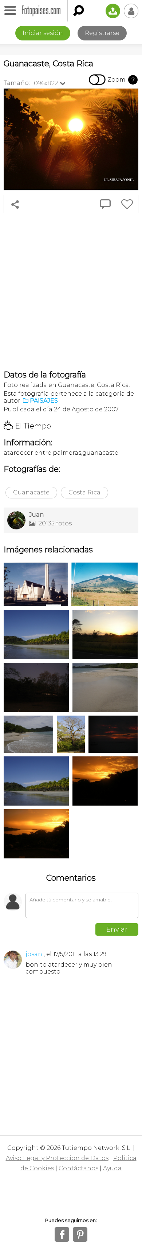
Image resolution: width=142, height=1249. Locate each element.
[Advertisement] (71, 291)
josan (33, 954)
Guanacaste (31, 492)
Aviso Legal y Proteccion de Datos (57, 1158)
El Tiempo (27, 426)
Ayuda (112, 1168)
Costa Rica (84, 492)
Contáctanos (78, 1168)
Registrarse (102, 33)
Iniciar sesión (43, 33)
